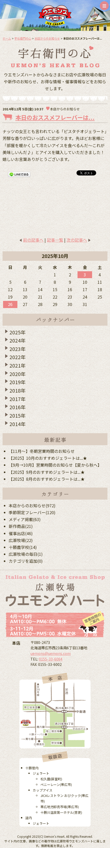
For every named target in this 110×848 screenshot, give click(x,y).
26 (10, 304)
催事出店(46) (21, 533)
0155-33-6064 (50, 659)
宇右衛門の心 (22, 38)
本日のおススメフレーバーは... (55, 117)
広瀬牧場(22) (21, 540)
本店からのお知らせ (47, 38)
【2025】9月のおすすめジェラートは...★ (47, 472)
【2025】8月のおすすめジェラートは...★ (47, 479)
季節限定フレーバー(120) (32, 512)
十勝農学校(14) (23, 547)
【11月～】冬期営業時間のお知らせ (42, 451)
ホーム (7, 38)
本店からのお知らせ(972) (32, 505)
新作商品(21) (21, 526)
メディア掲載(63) (25, 519)
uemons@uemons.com (50, 653)
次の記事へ (77, 240)
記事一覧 (55, 240)
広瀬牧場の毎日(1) (26, 554)
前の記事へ (33, 240)
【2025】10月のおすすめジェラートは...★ (48, 458)
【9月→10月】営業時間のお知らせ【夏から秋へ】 (55, 465)
